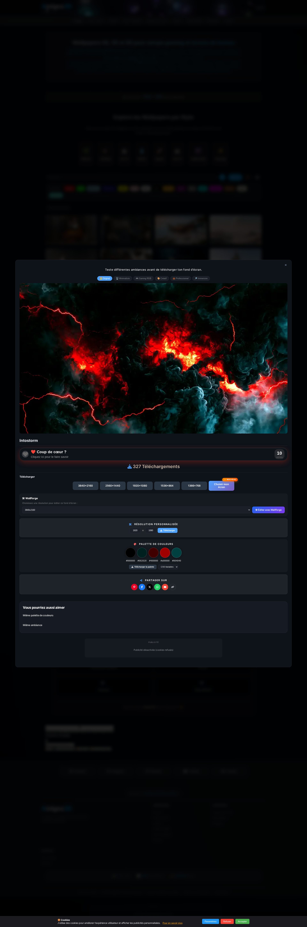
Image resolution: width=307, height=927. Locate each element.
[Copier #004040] (176, 553)
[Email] (165, 587)
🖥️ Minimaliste (123, 278)
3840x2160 (85, 485)
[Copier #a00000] (165, 553)
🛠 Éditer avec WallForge (268, 509)
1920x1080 (140, 485)
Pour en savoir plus (172, 923)
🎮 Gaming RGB (143, 278)
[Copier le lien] (172, 587)
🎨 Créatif (162, 278)
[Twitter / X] (149, 587)
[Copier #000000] (130, 553)
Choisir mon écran (221, 485)
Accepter (242, 921)
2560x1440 (112, 485)
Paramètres (210, 921)
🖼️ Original (105, 278)
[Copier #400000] (153, 553)
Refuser (227, 921)
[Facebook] (142, 587)
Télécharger (169, 530)
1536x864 (167, 485)
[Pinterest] (134, 587)
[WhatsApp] (157, 587)
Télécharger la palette (144, 567)
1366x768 (194, 485)
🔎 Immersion (201, 278)
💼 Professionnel (181, 278)
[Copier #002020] (142, 553)
